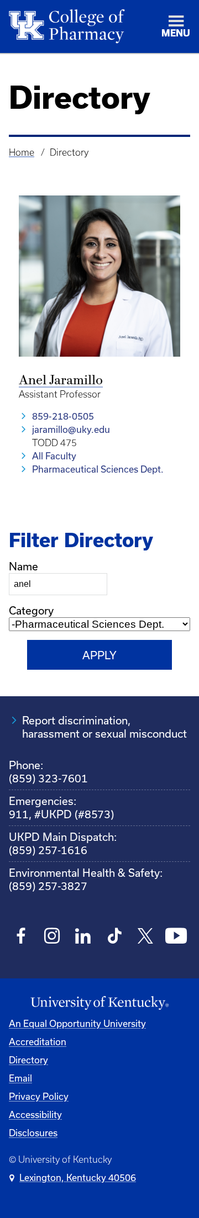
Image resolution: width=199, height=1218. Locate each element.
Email (20, 1078)
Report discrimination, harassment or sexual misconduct (104, 727)
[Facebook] (21, 937)
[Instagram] (52, 937)
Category (31, 610)
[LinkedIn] (83, 937)
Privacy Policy (39, 1096)
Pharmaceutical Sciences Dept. (98, 469)
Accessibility (35, 1114)
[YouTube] (176, 937)
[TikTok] (114, 937)
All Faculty (54, 456)
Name (23, 566)
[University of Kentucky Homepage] (99, 1003)
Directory (28, 1060)
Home (21, 152)
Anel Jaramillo (61, 381)
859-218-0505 (63, 416)
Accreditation (37, 1041)
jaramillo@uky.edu (71, 429)
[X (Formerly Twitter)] (145, 937)
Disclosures (33, 1132)
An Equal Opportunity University (77, 1023)
